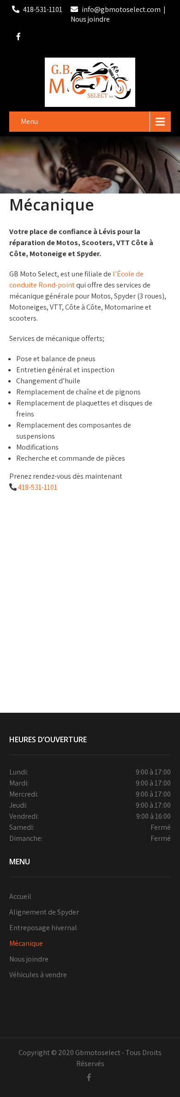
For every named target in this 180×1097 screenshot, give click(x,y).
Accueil (20, 896)
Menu (29, 121)
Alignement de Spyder (44, 912)
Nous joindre (90, 19)
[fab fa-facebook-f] (18, 37)
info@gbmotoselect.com (121, 9)
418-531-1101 (42, 9)
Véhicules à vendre (38, 975)
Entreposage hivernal (43, 928)
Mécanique (26, 943)
